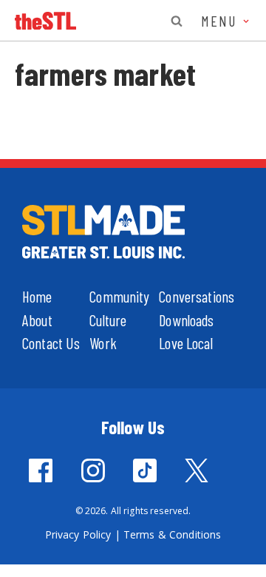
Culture (107, 320)
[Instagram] (93, 470)
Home (37, 296)
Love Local (185, 343)
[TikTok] (145, 470)
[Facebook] (40, 470)
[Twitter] (196, 470)
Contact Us (51, 343)
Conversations (196, 296)
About (37, 320)
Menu (221, 21)
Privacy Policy (78, 534)
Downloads (186, 320)
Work (103, 343)
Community (119, 296)
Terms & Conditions (172, 534)
